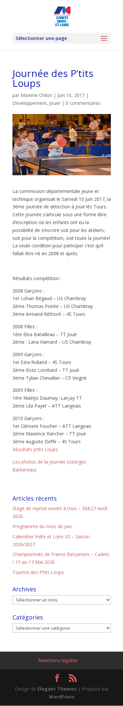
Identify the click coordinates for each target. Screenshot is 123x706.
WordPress (61, 697)
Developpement (29, 103)
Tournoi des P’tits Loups (38, 572)
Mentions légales (57, 660)
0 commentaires (83, 103)
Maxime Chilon (36, 95)
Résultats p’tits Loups (35, 449)
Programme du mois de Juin (42, 526)
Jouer (54, 103)
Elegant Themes (56, 689)
